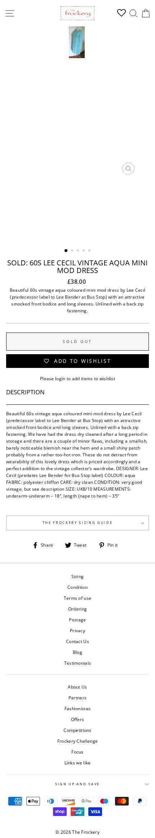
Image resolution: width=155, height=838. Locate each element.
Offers (77, 719)
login (60, 378)
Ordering (77, 609)
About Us (77, 687)
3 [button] (78, 251)
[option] (77, 102)
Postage (77, 619)
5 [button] (90, 251)
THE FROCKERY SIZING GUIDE (78, 522)
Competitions (77, 730)
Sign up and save (77, 784)
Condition (77, 587)
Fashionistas (78, 708)
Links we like (78, 762)
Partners (77, 697)
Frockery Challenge (77, 741)
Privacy (77, 630)
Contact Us (77, 641)
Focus (77, 752)
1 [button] (66, 251)
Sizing (77, 576)
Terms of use (78, 598)
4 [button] (84, 251)
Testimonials (77, 663)
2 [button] (73, 251)
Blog (77, 652)
